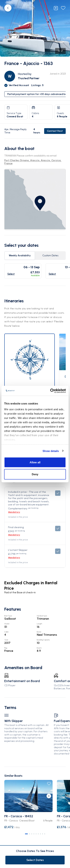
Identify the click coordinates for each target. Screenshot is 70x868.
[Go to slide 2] (29, 834)
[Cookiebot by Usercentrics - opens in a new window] (50, 390)
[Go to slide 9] (44, 834)
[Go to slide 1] (26, 834)
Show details (51, 450)
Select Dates (35, 860)
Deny (35, 474)
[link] (35, 199)
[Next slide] (48, 796)
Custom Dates (50, 255)
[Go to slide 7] (40, 834)
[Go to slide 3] (31, 834)
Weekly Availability (20, 255)
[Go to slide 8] (42, 834)
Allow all (35, 462)
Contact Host (55, 130)
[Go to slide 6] (38, 834)
